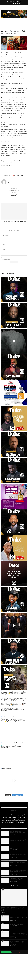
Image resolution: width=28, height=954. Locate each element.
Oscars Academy (18, 170)
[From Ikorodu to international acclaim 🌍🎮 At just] (14, 599)
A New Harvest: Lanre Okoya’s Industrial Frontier (17, 847)
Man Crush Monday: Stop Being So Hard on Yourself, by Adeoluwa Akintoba (18, 872)
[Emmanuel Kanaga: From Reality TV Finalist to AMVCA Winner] (5, 856)
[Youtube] (15, 3)
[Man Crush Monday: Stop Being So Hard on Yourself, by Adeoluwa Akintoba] (5, 872)
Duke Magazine (9, 33)
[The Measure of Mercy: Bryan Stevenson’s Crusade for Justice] (5, 880)
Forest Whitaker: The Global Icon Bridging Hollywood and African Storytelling (17, 943)
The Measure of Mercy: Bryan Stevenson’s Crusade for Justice (17, 879)
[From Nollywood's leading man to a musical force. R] (14, 367)
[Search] (26, 22)
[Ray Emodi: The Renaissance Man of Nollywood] (5, 864)
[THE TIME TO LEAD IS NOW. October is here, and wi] (14, 496)
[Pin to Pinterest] (18, 175)
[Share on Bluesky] (21, 175)
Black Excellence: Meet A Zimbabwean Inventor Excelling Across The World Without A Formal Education (18, 934)
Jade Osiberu (10, 170)
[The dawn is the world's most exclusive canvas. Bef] (14, 754)
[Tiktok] (19, 3)
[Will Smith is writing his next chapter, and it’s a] (14, 522)
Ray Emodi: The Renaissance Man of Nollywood (18, 863)
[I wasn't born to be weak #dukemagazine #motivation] (14, 341)
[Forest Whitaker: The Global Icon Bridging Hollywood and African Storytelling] (5, 943)
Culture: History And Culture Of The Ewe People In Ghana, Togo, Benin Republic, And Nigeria (13, 909)
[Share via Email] (22, 175)
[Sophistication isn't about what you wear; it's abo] (14, 573)
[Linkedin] (13, 3)
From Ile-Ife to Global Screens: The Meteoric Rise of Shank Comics (18, 832)
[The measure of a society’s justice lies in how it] (14, 444)
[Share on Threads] (20, 175)
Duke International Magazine (16, 952)
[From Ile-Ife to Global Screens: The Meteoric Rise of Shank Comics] (14, 211)
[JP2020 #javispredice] (14, 780)
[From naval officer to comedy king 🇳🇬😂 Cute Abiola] (14, 651)
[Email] (17, 3)
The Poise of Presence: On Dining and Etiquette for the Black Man (18, 839)
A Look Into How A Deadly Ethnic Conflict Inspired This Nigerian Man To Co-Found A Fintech (18, 917)
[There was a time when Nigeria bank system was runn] (14, 625)
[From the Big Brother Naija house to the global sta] (14, 703)
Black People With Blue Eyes (16, 924)
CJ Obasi (3, 170)
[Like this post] (14, 175)
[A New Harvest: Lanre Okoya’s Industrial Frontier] (5, 848)
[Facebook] (8, 3)
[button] (2, 214)
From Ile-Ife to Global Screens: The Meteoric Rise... (14, 221)
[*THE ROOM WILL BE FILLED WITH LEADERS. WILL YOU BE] (14, 392)
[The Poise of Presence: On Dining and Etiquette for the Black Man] (5, 841)
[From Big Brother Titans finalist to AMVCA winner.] (14, 289)
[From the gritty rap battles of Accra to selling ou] (14, 470)
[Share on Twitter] (17, 175)
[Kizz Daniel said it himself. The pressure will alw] (14, 728)
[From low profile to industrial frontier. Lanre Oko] (14, 315)
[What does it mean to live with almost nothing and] (14, 677)
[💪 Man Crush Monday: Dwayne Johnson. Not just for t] (14, 548)
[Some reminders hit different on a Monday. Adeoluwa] (14, 418)
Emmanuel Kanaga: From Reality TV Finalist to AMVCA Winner (18, 855)
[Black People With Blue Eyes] (5, 926)
